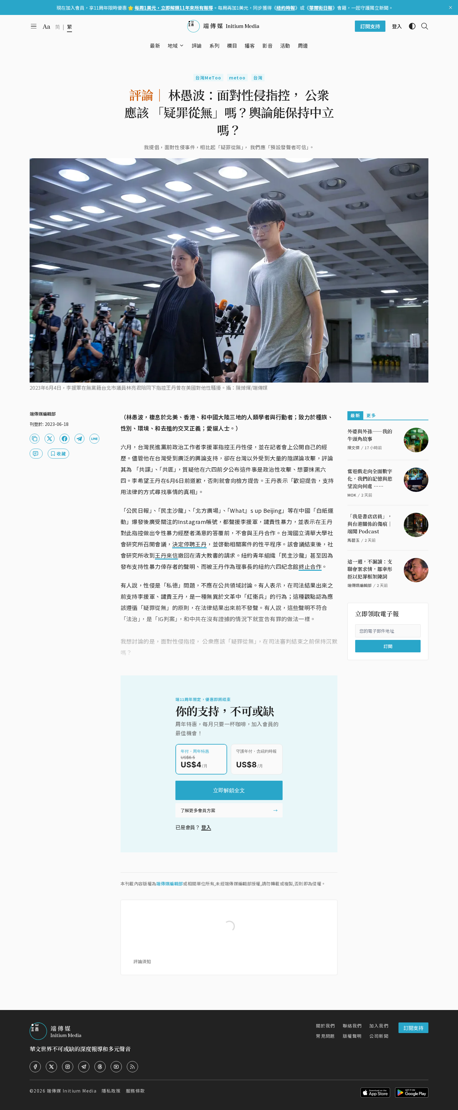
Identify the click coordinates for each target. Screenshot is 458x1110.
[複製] (35, 439)
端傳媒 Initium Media (72, 1091)
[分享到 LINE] (94, 439)
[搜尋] (422, 26)
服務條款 (135, 1091)
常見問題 (325, 1036)
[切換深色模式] (409, 26)
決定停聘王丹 (189, 544)
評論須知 (142, 961)
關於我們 (325, 1025)
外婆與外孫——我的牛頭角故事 (369, 435)
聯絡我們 (352, 1025)
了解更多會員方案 (197, 810)
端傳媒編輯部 (169, 883)
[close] (451, 7)
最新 (355, 415)
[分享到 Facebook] (64, 439)
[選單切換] (181, 45)
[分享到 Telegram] (79, 439)
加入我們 (379, 1025)
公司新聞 (379, 1036)
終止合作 (310, 566)
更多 (371, 415)
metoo (237, 77)
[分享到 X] (50, 439)
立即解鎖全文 (229, 790)
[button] (173, 45)
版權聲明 (352, 1036)
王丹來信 (166, 555)
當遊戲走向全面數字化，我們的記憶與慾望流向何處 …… (369, 479)
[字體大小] (46, 26)
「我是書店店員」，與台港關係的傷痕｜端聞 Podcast (369, 524)
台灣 (258, 77)
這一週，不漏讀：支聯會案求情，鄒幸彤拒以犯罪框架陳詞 (369, 569)
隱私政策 (111, 1091)
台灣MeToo (208, 77)
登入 (206, 827)
